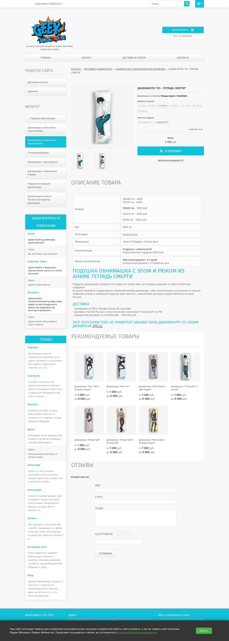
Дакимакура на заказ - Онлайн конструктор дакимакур (40, 199)
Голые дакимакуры (38, 152)
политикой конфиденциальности (138, 632)
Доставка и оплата (134, 57)
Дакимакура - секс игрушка (43, 162)
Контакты (183, 57)
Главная (46, 57)
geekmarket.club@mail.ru (49, 3)
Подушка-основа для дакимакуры (39, 185)
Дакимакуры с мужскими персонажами (140, 69)
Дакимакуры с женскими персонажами (42, 129)
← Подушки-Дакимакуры (41, 118)
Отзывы (46, 339)
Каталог (86, 57)
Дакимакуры (130, 234)
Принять (203, 630)
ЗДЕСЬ (97, 326)
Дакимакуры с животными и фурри (42, 173)
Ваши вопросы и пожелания (46, 222)
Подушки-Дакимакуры (98, 69)
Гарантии (33, 91)
